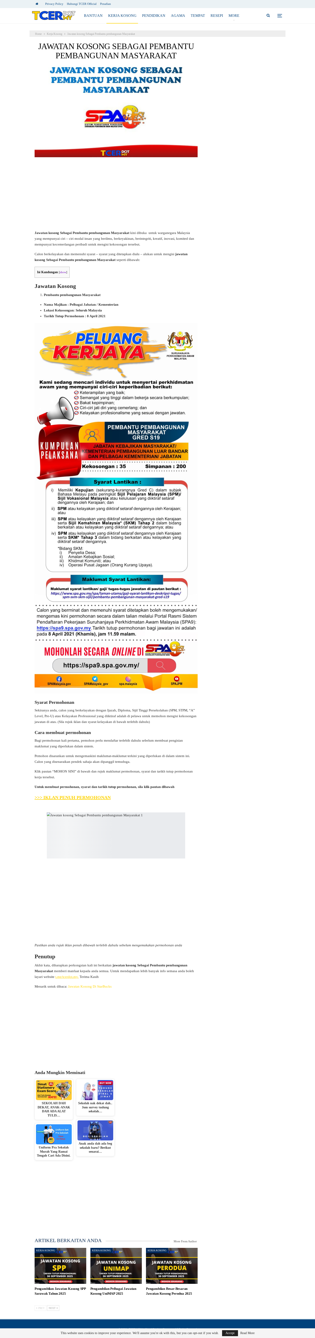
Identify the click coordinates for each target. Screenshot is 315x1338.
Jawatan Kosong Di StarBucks (90, 986)
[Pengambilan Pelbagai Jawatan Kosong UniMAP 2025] (116, 1266)
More (234, 16)
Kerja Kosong (122, 16)
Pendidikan (153, 16)
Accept (230, 1333)
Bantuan (93, 16)
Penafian (105, 4)
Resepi (217, 16)
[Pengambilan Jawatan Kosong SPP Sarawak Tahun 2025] (60, 1266)
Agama (178, 16)
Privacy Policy (54, 4)
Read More (247, 1333)
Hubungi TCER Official (82, 4)
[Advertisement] (116, 196)
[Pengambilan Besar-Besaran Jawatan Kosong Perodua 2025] (172, 1266)
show (63, 272)
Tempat (198, 16)
